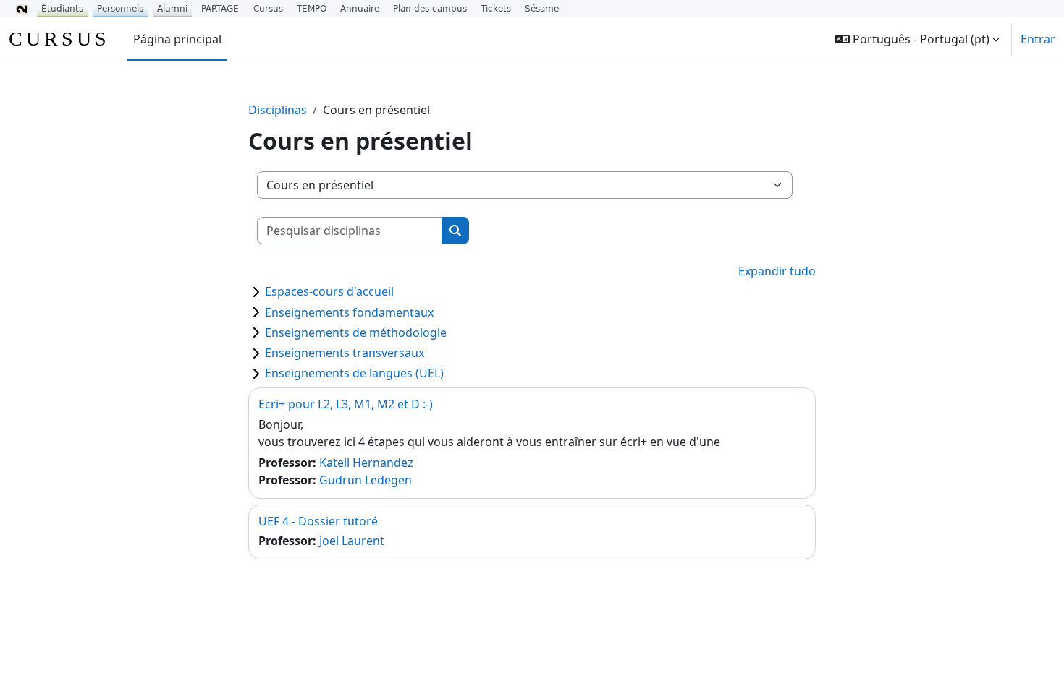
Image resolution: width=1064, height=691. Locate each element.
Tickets (496, 9)
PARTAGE (220, 9)
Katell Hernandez (366, 463)
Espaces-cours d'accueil (329, 291)
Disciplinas (277, 110)
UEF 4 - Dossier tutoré (318, 521)
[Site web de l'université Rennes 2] (22, 8)
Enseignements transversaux (344, 353)
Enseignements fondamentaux (349, 312)
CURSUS (59, 38)
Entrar (1038, 39)
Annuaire (359, 9)
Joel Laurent (351, 541)
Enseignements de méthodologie (356, 332)
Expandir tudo (777, 271)
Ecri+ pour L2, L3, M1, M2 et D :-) (345, 404)
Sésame (542, 9)
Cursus (268, 9)
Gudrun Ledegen (365, 480)
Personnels (120, 9)
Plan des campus (430, 9)
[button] (917, 39)
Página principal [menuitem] (177, 39)
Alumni (172, 9)
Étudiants (62, 9)
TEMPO (311, 9)
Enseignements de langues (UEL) (354, 373)
